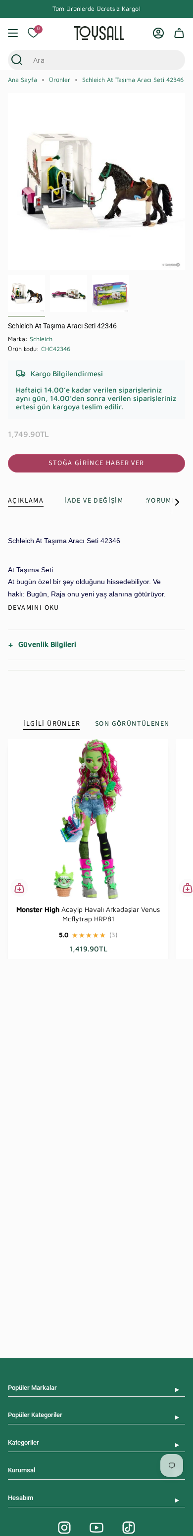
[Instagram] (64, 1527)
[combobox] (87, 60)
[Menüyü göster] (13, 33)
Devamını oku (33, 608)
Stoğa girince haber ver (96, 463)
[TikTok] (128, 1527)
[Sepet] (179, 33)
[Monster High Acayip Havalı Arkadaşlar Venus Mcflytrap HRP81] (88, 819)
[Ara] (17, 60)
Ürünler (59, 79)
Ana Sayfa (22, 79)
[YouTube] (96, 1527)
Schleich (41, 339)
